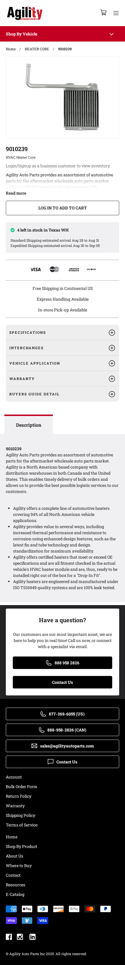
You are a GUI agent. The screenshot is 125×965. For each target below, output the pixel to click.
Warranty (15, 805)
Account (14, 777)
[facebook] (9, 937)
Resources (15, 884)
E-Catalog (15, 894)
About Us (14, 856)
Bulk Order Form (22, 786)
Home (11, 837)
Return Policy (18, 796)
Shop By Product (21, 846)
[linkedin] (32, 937)
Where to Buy (19, 865)
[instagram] (20, 937)
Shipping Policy (20, 815)
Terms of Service (22, 825)
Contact (13, 875)
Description (28, 425)
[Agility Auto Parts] (25, 13)
